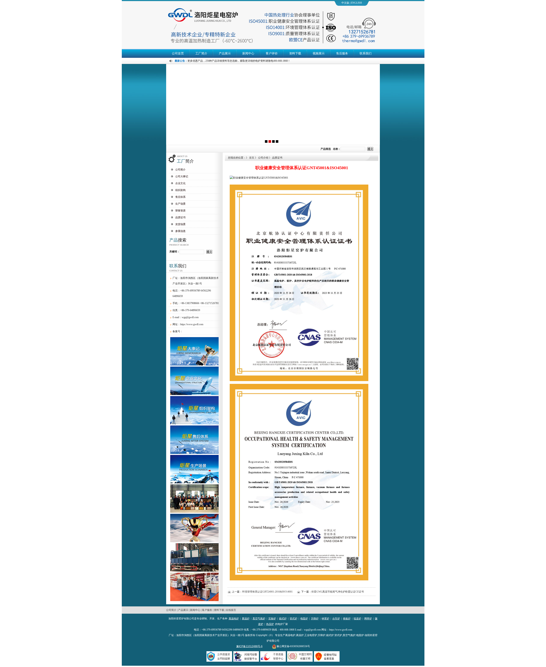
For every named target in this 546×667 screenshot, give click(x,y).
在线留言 (231, 610)
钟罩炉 (325, 618)
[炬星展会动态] (194, 600)
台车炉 (336, 618)
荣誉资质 (180, 210)
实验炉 (272, 618)
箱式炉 (283, 618)
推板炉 (347, 618)
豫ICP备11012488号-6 (249, 646)
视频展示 (319, 53)
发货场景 (180, 224)
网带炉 (368, 618)
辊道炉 (357, 618)
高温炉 (246, 618)
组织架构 (180, 190)
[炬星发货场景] (194, 570)
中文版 (345, 2)
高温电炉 (234, 618)
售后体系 (180, 196)
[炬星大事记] (194, 364)
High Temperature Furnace (360, 3)
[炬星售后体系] (194, 452)
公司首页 (178, 53)
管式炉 (293, 618)
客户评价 (272, 53)
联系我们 (366, 53)
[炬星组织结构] (194, 423)
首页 (251, 157)
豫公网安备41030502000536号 (293, 646)
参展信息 (180, 231)
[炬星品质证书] (194, 541)
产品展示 (225, 53)
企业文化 (180, 183)
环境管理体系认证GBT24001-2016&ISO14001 (267, 591)
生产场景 (180, 203)
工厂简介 (201, 53)
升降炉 (315, 618)
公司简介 (180, 169)
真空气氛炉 (259, 618)
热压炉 (270, 624)
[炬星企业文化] (194, 394)
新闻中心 (248, 53)
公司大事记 (181, 176)
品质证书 (180, 217)
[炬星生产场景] (194, 482)
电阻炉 (304, 618)
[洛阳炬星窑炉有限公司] (273, 104)
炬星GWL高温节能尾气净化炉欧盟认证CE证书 (337, 591)
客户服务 (207, 610)
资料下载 (295, 53)
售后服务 (342, 53)
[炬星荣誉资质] (194, 511)
